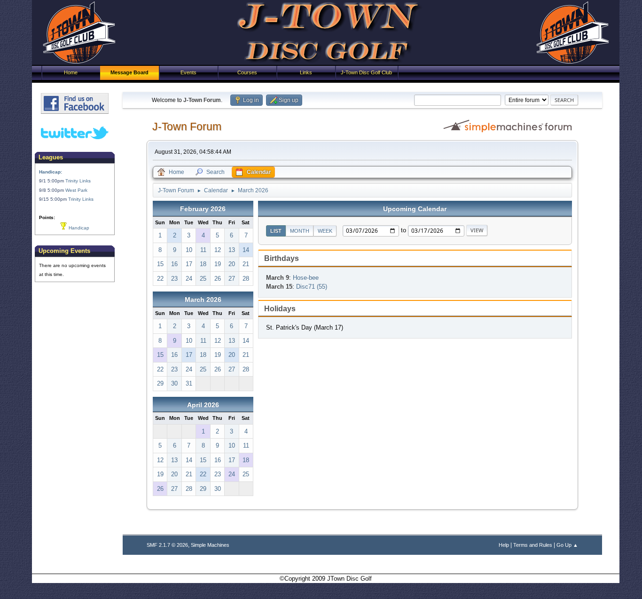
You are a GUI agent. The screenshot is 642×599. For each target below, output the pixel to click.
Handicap (78, 227)
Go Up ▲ (567, 545)
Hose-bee (306, 277)
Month (299, 231)
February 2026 (203, 209)
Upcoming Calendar (414, 209)
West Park (76, 190)
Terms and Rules (532, 545)
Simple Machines (210, 545)
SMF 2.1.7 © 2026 (167, 545)
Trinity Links (78, 180)
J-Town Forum (186, 126)
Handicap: (50, 171)
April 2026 (203, 405)
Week (325, 231)
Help (504, 545)
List (276, 231)
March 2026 (203, 299)
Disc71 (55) (311, 286)
